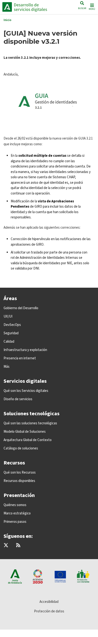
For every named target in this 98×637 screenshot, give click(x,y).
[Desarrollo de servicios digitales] (34, 7)
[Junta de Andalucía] (7, 7)
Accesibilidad (49, 601)
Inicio (7, 20)
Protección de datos (49, 611)
